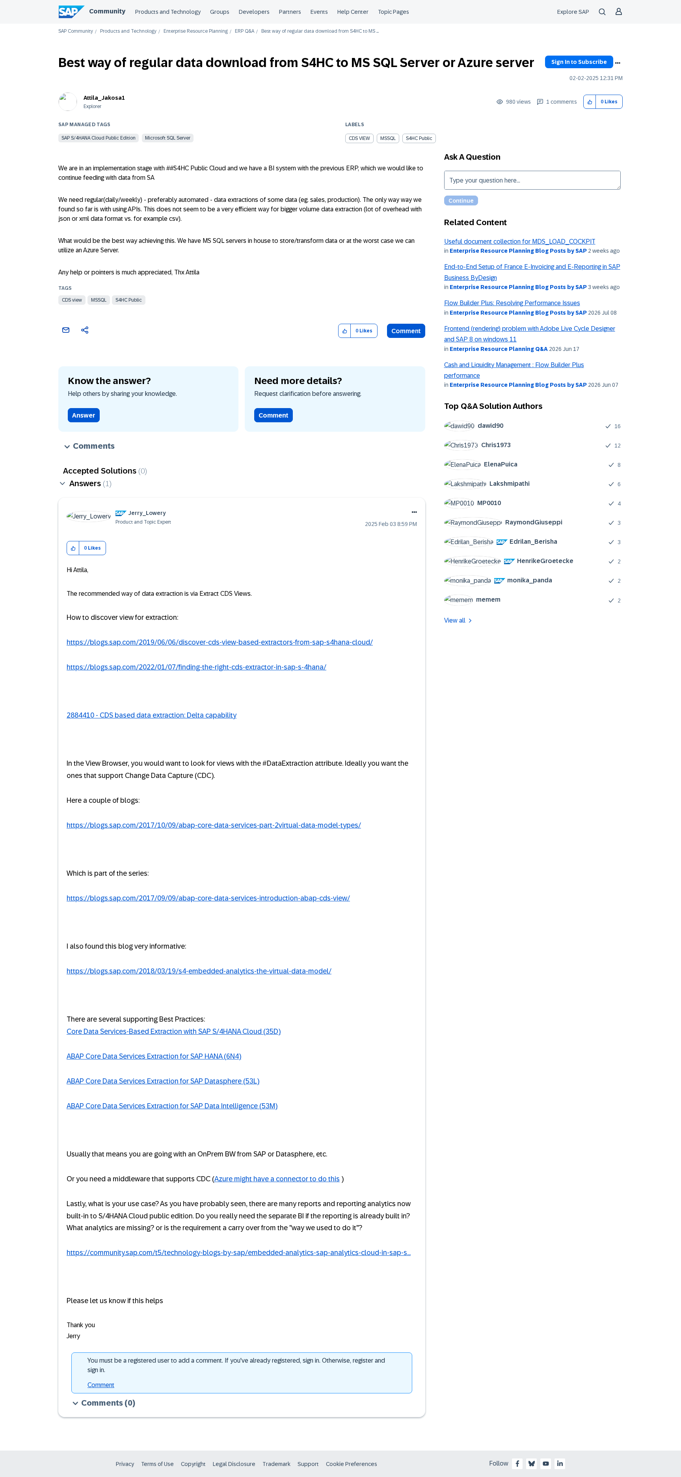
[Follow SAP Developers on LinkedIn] (560, 1463)
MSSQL (98, 300)
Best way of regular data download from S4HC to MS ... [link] (320, 31)
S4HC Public (128, 300)
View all (454, 620)
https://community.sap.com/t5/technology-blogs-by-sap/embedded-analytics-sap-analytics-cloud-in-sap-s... (239, 1253)
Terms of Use (157, 1464)
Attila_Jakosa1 (104, 98)
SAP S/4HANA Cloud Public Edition (98, 138)
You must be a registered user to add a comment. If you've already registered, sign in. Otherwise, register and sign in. (236, 1365)
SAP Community (75, 31)
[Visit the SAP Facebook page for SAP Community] (517, 1463)
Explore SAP (573, 12)
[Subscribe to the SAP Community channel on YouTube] (546, 1463)
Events (319, 12)
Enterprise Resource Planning (196, 31)
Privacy (125, 1464)
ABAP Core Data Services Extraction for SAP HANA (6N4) (154, 1056)
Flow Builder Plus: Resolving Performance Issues (512, 303)
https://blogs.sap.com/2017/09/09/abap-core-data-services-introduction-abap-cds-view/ (208, 898)
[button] (590, 102)
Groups (219, 12)
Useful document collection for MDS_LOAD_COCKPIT (519, 241)
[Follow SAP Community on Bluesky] (531, 1463)
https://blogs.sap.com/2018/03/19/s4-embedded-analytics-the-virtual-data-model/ (199, 971)
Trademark (276, 1464)
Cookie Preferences (351, 1464)
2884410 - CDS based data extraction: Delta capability (151, 715)
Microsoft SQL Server (167, 138)
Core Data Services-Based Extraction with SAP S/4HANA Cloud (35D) (174, 1031)
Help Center (352, 12)
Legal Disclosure (234, 1464)
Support (308, 1464)
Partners (290, 12)
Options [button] (617, 63)
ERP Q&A (244, 31)
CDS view (72, 300)
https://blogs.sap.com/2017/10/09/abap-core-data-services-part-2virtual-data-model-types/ (214, 825)
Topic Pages (393, 12)
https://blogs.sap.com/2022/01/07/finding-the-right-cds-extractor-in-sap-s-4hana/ (196, 667)
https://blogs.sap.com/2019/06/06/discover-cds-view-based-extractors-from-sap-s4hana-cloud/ (220, 642)
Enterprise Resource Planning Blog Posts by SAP (518, 251)
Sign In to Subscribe (579, 62)
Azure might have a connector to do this (277, 1179)
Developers (254, 12)
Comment (406, 331)
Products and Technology (168, 12)
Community (107, 11)
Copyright (193, 1464)
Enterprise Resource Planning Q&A (499, 349)
